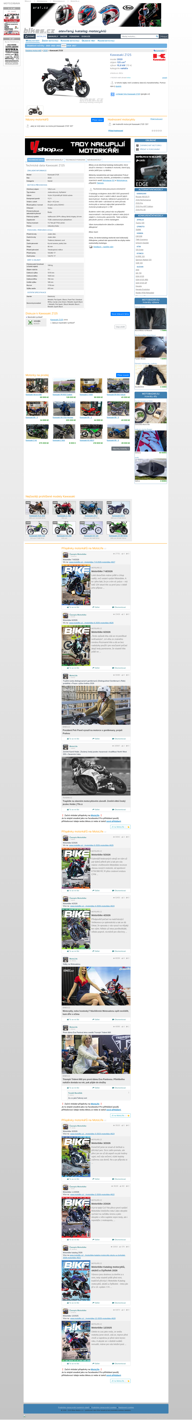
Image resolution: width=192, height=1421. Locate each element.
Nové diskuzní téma (120, 314)
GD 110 (138, 273)
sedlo (137, 457)
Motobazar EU (109, 180)
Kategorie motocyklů (70, 40)
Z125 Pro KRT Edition (144, 206)
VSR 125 (139, 263)
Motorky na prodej (37, 375)
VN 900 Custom (62, 395)
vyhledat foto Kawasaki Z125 (128, 94)
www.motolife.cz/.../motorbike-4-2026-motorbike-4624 (92, 906)
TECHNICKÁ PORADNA (75, 160)
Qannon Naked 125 (144, 260)
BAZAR (63, 36)
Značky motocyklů (50, 40)
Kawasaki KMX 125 (37, 536)
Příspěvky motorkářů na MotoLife (84, 548)
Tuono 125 (140, 223)
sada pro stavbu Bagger (143, 429)
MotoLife (73, 675)
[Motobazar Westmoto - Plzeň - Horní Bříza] (91, 431)
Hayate (139, 286)
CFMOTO (140, 227)
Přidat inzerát (123, 375)
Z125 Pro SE (141, 210)
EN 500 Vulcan (116, 395)
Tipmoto (100, 183)
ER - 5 (32, 417)
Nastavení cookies (126, 1407)
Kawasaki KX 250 (64, 536)
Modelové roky (32, 40)
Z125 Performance (143, 200)
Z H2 (31, 440)
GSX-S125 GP (141, 283)
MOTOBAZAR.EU (150, 301)
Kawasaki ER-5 (118, 516)
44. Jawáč (12, 11)
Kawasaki (141, 194)
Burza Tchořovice (12, 42)
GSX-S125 (140, 276)
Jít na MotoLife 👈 (120, 827)
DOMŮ (31, 36)
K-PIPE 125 (140, 256)
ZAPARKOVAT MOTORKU (150, 145)
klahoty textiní (140, 307)
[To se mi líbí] (122, 554)
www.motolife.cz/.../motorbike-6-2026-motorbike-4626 (91, 623)
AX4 (137, 270)
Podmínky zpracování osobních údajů (73, 1407)
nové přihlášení (113, 821)
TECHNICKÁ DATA (36, 160)
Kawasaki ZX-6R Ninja (118, 536)
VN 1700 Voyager (63, 417)
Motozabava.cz (59, 1)
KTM (139, 247)
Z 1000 (86, 395)
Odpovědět (120, 327)
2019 (69, 46)
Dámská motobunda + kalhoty (146, 364)
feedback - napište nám (103, 247)
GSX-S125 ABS (142, 280)
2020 (45, 50)
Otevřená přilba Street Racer (145, 335)
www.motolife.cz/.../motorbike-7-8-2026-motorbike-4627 (92, 562)
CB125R (139, 236)
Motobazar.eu (42, 1)
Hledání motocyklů (106, 40)
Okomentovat (120, 607)
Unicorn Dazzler (142, 243)
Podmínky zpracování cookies (103, 1407)
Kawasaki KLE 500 (37, 516)
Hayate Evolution (143, 289)
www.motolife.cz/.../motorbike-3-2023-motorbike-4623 (92, 1134)
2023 (48, 46)
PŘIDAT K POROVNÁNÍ (150, 149)
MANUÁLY (53, 36)
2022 (53, 46)
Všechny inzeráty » (121, 448)
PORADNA (74, 36)
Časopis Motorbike (77, 554)
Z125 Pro (139, 203)
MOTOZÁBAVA (12, 3)
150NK (138, 230)
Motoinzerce (122, 180)
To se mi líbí (74, 607)
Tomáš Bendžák (75, 1093)
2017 (74, 46)
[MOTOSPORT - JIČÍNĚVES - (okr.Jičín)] (37, 431)
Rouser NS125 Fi (142, 197)
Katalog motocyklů (33, 50)
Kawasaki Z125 (56, 320)
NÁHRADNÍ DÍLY (94, 160)
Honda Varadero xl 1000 (144, 401)
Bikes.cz (28, 1)
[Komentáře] (127, 554)
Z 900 (59, 440)
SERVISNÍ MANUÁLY (54, 160)
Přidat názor (97, 120)
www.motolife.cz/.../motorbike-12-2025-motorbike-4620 (93, 1318)
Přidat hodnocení (156, 119)
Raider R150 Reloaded (145, 293)
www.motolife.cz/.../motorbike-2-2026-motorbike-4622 (92, 1194)
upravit (164, 78)
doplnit (118, 86)
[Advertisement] (77, 352)
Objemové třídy (88, 40)
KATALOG (41, 36)
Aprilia (140, 220)
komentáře (160, 51)
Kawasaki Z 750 (64, 516)
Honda (140, 233)
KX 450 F (87, 440)
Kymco (140, 253)
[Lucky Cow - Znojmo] (37, 386)
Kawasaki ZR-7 (91, 516)
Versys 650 (34, 395)
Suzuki (140, 267)
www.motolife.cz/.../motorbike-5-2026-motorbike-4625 (91, 845)
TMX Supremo (142, 239)
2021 (58, 46)
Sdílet (97, 607)
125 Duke (139, 250)
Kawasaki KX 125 (91, 536)
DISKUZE (86, 36)
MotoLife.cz (75, 1)
